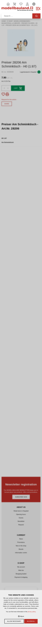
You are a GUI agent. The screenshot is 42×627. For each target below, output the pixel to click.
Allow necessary (14, 621)
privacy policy (32, 611)
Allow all (31, 621)
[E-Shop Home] (17, 10)
